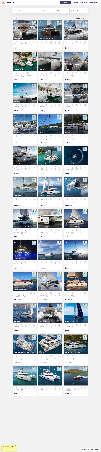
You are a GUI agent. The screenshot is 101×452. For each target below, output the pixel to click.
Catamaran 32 (18, 69)
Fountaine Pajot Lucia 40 (47, 195)
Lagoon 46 (68, 289)
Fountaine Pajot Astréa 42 (21, 227)
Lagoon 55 (17, 384)
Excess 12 (67, 132)
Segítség (75, 2)
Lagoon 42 (68, 38)
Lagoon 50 (17, 164)
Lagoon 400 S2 (44, 101)
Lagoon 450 (68, 69)
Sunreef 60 (43, 258)
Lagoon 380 (17, 195)
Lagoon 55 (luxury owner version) (24, 352)
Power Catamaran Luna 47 (22, 289)
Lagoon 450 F (44, 321)
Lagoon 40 (43, 69)
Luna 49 (42, 289)
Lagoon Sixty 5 (44, 352)
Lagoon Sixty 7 (69, 384)
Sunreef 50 (17, 258)
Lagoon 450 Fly (18, 38)
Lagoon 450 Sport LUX (46, 38)
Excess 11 (16, 132)
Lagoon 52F (68, 195)
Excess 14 (42, 132)
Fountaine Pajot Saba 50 (72, 352)
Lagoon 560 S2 (69, 164)
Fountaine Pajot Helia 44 (72, 227)
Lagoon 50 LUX (69, 321)
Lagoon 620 (43, 164)
